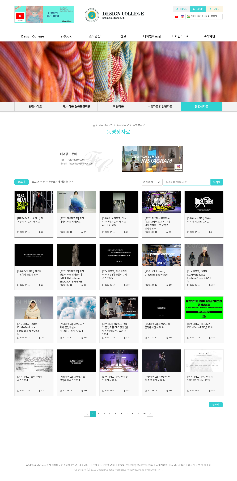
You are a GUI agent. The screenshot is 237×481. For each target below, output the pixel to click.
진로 (123, 36)
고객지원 (209, 36)
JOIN (216, 9)
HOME (183, 9)
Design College (32, 36)
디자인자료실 (152, 36)
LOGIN (200, 9)
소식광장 (95, 36)
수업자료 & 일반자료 (160, 106)
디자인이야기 (180, 36)
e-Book (66, 36)
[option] (84, 159)
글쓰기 (21, 181)
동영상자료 (201, 106)
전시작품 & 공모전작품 (76, 106)
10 (144, 413)
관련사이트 (35, 106)
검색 (217, 182)
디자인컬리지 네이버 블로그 (204, 16)
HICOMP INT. (155, 470)
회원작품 (118, 106)
